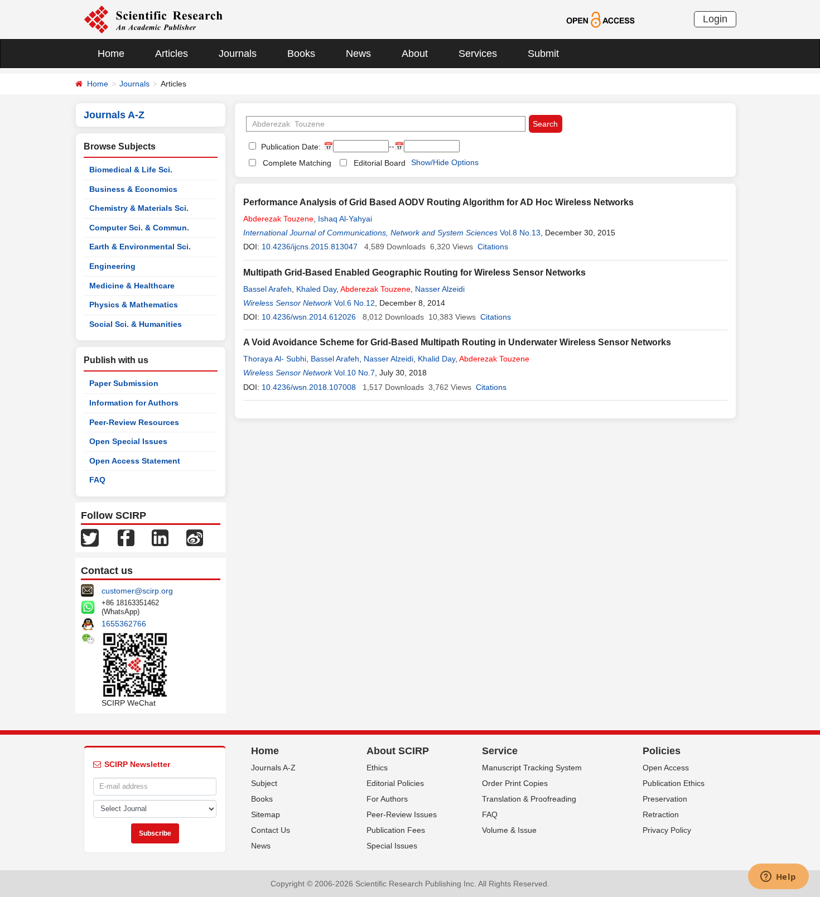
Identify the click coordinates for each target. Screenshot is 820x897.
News (358, 53)
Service (500, 750)
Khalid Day (436, 358)
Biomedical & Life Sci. (130, 169)
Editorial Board (380, 162)
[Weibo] (194, 537)
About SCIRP (397, 750)
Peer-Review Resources (134, 422)
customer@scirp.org (137, 590)
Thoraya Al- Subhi (274, 358)
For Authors (387, 798)
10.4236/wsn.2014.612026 (309, 316)
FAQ (97, 479)
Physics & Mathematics (133, 304)
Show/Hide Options (445, 162)
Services (478, 53)
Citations (492, 246)
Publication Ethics (674, 783)
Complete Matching (297, 162)
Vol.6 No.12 (354, 302)
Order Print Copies (515, 783)
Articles (171, 53)
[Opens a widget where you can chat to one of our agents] (778, 877)
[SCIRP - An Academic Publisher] (153, 19)
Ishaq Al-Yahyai (345, 218)
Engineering (112, 266)
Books (301, 53)
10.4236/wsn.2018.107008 (309, 387)
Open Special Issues (128, 441)
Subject (264, 783)
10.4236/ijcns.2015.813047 (310, 246)
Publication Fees (395, 830)
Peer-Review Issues (401, 814)
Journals (238, 53)
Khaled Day (316, 288)
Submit (543, 53)
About (415, 53)
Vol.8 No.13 (520, 232)
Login (715, 19)
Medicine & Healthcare (132, 285)
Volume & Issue (509, 830)
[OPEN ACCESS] (600, 19)
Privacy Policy (667, 830)
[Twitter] (90, 537)
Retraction (661, 814)
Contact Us (270, 830)
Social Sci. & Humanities (135, 324)
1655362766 (124, 623)
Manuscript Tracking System (532, 767)
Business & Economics (133, 189)
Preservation (665, 798)
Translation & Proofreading (529, 798)
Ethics (377, 767)
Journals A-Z (273, 767)
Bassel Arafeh (267, 288)
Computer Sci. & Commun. (139, 227)
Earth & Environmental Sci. (140, 246)
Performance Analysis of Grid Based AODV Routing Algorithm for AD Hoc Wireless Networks (438, 202)
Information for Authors (134, 402)
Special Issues (391, 845)
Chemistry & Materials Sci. (139, 208)
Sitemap (265, 814)
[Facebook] (126, 537)
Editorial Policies (395, 783)
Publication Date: (290, 146)
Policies (662, 750)
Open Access (666, 767)
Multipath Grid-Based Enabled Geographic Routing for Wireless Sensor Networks (414, 272)
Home (111, 53)
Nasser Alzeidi (440, 288)
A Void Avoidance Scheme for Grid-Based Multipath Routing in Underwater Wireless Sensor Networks (457, 342)
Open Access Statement (134, 460)
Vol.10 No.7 (354, 372)
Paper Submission (123, 383)
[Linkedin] (160, 537)
